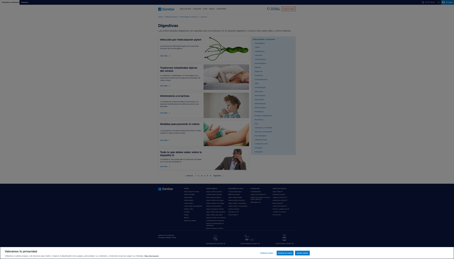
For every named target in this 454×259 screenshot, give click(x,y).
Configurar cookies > (267, 253)
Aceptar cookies (302, 253)
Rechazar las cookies (285, 253)
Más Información (151, 256)
